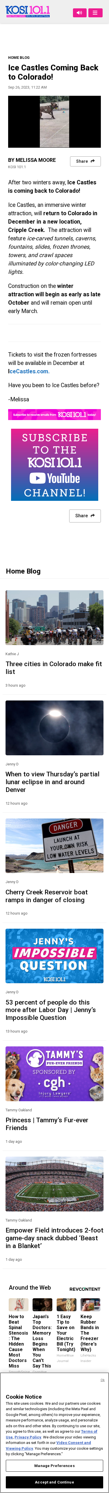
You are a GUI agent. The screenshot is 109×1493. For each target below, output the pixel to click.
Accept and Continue (54, 1482)
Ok (103, 1380)
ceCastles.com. (30, 371)
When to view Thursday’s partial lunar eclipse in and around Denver (52, 781)
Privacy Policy (28, 1437)
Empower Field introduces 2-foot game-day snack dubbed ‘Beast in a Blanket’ (54, 1238)
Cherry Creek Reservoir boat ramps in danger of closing (47, 896)
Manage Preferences (54, 1466)
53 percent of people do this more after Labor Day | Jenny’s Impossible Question (51, 1010)
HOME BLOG (19, 57)
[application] (54, 121)
